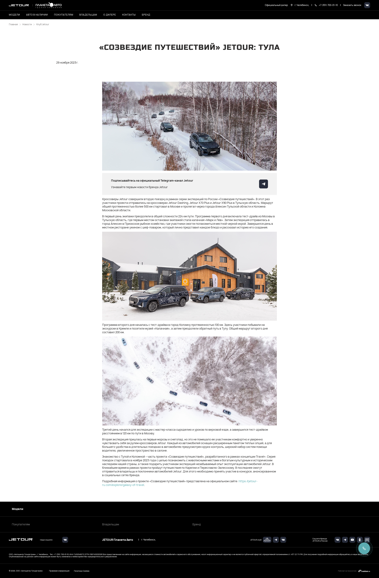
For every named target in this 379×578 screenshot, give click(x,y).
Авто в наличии (37, 14)
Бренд (196, 524)
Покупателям (21, 524)
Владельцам (110, 524)
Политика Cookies (81, 571)
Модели (17, 509)
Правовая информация (59, 571)
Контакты (129, 14)
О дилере (109, 14)
